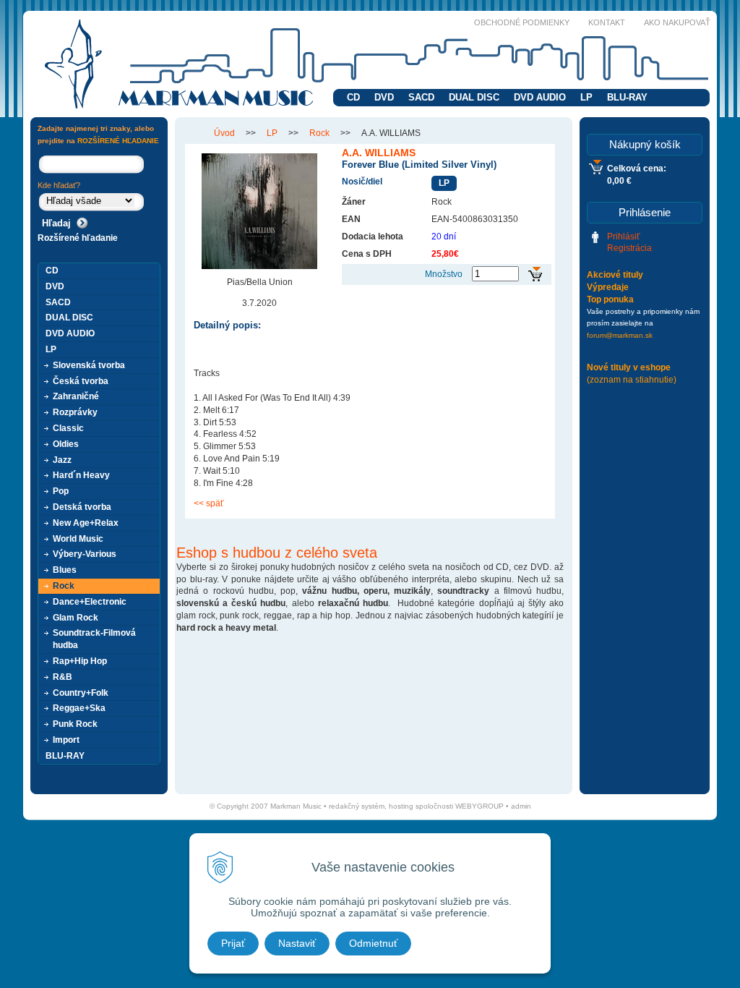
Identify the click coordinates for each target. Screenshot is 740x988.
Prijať (233, 943)
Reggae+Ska (79, 708)
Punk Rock (75, 724)
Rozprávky (75, 412)
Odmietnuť (373, 943)
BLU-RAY (627, 97)
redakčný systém (356, 806)
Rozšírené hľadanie (78, 238)
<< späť (209, 503)
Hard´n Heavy (81, 475)
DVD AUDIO (540, 97)
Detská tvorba (82, 507)
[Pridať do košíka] (535, 274)
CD (353, 97)
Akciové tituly (615, 275)
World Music (78, 539)
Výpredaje (608, 287)
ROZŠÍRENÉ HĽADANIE (118, 141)
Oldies (66, 444)
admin (521, 806)
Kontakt (606, 22)
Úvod (224, 133)
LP (586, 97)
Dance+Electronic (89, 602)
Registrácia (629, 248)
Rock (319, 133)
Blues (65, 570)
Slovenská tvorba (89, 365)
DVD (384, 97)
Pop (61, 491)
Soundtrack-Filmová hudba (94, 639)
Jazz (62, 460)
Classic (68, 428)
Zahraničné (76, 396)
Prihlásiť (623, 236)
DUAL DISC (474, 97)
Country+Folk (80, 693)
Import (66, 740)
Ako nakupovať (677, 22)
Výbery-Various (84, 554)
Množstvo (443, 274)
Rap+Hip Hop (80, 661)
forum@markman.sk (620, 335)
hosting (401, 806)
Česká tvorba (80, 381)
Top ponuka (610, 299)
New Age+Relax (86, 523)
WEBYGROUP (479, 806)
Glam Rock (75, 618)
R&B (62, 677)
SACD (421, 97)
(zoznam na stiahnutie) (631, 380)
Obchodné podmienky (521, 22)
